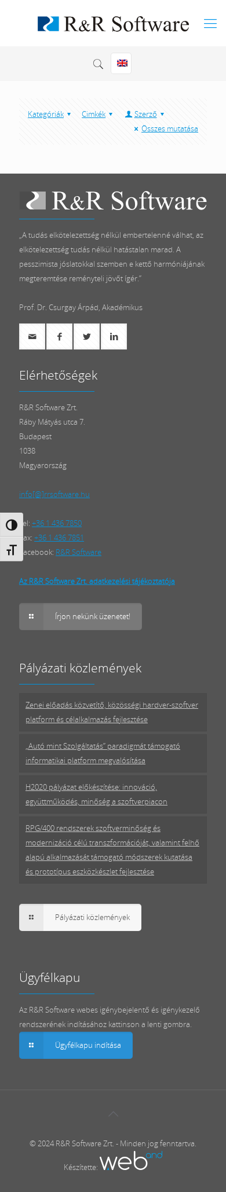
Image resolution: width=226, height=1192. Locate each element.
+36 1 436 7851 (59, 537)
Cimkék (93, 114)
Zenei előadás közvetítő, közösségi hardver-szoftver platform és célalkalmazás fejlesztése (111, 712)
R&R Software (78, 552)
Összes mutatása (169, 128)
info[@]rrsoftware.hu (54, 494)
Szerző (145, 114)
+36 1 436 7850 (57, 523)
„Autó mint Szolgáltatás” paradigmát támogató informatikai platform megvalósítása (102, 753)
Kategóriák (46, 114)
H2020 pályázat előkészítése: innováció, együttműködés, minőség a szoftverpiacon (96, 794)
